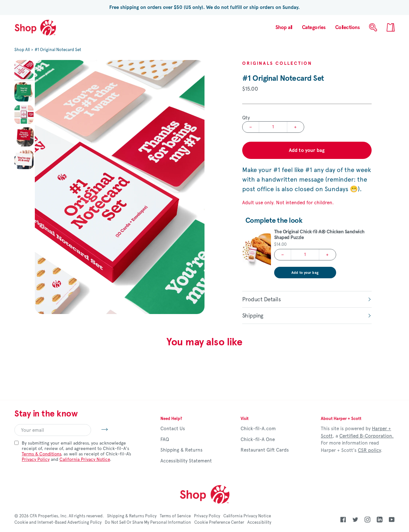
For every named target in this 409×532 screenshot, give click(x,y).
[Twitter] (355, 519)
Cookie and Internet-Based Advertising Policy (58, 522)
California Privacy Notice (84, 459)
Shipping (252, 315)
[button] (313, 27)
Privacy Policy (36, 459)
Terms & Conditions (41, 454)
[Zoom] (119, 187)
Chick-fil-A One (258, 439)
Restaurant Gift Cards (265, 450)
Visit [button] (245, 418)
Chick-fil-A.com (258, 428)
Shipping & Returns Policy (132, 516)
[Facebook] (343, 519)
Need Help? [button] (171, 418)
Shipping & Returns (181, 450)
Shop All (22, 49)
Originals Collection (277, 63)
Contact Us (172, 428)
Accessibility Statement (186, 461)
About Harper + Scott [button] (341, 418)
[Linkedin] (379, 519)
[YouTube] (392, 519)
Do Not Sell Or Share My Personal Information (148, 522)
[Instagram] (367, 519)
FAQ (164, 439)
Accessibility (259, 522)
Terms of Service (175, 516)
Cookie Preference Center (219, 522)
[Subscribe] (99, 429)
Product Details (261, 299)
